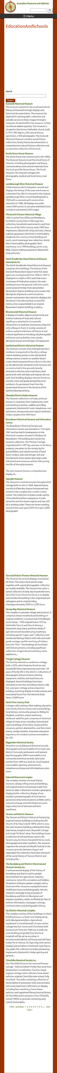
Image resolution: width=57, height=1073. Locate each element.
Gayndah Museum (14, 478)
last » (30, 1009)
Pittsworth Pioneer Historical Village (23, 214)
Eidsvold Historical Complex (19, 777)
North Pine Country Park (17, 702)
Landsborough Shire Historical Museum (24, 183)
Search (9, 91)
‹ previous (19, 1006)
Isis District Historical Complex (20, 910)
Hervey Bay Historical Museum (20, 609)
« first (11, 1006)
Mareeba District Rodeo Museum (21, 395)
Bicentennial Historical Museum (21, 311)
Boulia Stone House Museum (19, 153)
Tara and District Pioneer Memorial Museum (27, 575)
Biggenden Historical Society (20, 742)
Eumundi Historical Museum (19, 103)
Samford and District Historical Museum (25, 345)
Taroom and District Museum (19, 814)
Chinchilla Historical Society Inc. (21, 960)
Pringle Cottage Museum (18, 658)
